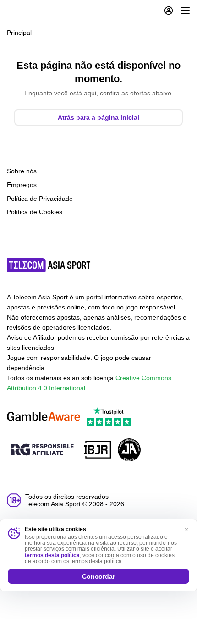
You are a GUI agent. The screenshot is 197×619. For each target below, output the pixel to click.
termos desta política (52, 555)
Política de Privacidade (40, 198)
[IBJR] (97, 450)
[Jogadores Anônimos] (129, 450)
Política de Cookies (34, 212)
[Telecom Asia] (49, 265)
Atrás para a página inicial (98, 117)
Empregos (22, 184)
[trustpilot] (109, 417)
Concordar (98, 576)
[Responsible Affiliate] (42, 450)
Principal (19, 32)
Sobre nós (22, 171)
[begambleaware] (43, 417)
